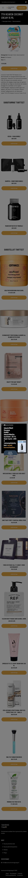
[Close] (2, 425)
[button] (10, 453)
